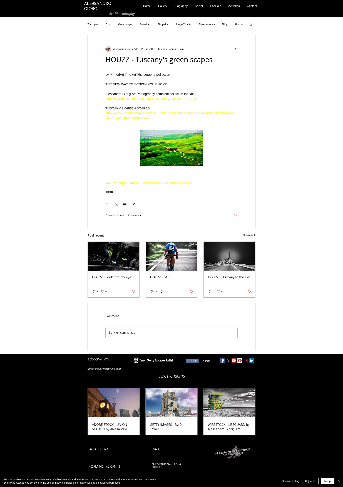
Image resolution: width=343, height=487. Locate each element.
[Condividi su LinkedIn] (124, 204)
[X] (228, 360)
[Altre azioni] (235, 49)
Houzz (109, 191)
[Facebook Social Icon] (222, 360)
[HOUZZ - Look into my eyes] (113, 256)
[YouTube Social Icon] (234, 360)
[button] (162, 6)
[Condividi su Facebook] (107, 204)
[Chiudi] (339, 481)
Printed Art (145, 24)
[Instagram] (245, 360)
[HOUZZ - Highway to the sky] (229, 256)
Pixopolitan (163, 24)
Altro (237, 24)
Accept (327, 481)
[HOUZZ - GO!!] (171, 256)
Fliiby (224, 24)
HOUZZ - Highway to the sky (229, 277)
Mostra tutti (249, 235)
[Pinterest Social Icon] (239, 360)
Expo (108, 24)
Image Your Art (184, 24)
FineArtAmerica (207, 24)
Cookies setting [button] (290, 481)
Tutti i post (93, 24)
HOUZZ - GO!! (160, 277)
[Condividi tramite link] (133, 204)
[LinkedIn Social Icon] (251, 360)
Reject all (310, 481)
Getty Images (125, 24)
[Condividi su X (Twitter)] (116, 204)
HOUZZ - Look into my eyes (112, 277)
